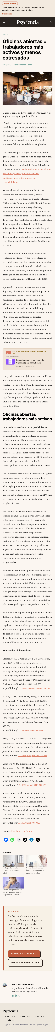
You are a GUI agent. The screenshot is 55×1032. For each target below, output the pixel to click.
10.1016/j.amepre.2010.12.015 (32, 755)
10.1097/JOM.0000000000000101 (34, 688)
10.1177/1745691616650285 (31, 730)
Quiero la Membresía (24, 954)
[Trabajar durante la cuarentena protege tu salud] (13, 861)
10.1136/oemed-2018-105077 (32, 785)
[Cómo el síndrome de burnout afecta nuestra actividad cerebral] (36, 861)
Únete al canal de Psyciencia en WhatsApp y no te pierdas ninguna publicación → (27, 114)
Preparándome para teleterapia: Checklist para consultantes (30, 361)
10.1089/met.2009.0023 (29, 823)
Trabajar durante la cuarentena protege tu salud (11, 870)
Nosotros (39, 1017)
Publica (10, 1020)
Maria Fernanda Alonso (23, 65)
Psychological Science (22, 831)
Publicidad (25, 1017)
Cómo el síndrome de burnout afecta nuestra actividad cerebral (35, 870)
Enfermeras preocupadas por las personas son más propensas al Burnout (12, 892)
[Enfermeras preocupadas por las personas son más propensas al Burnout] (13, 883)
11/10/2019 (7, 65)
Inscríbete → (8, 14)
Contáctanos (9, 1017)
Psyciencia (27, 22)
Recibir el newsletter (25, 962)
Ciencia (5, 34)
